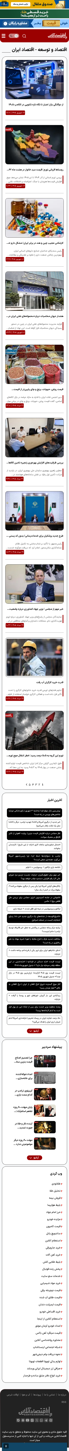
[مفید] (34, 1447)
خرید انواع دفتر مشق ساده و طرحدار (42, 1376)
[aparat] (51, 1420)
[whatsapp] (41, 1420)
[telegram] (46, 1420)
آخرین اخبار (54, 800)
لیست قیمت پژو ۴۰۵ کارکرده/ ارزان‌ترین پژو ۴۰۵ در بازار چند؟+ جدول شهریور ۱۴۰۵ (34, 974)
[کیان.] (34, 23)
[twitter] (37, 1420)
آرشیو (36, 1031)
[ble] (18, 1420)
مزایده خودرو (54, 1219)
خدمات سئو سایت (51, 1276)
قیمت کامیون (53, 1226)
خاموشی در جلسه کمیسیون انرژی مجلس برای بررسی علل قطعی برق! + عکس (34, 899)
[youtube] (28, 1420)
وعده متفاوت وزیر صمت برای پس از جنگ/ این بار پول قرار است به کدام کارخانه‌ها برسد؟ (34, 1008)
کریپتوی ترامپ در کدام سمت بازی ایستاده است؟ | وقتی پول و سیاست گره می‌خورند (23, 1093)
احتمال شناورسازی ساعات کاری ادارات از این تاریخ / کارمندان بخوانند (34, 846)
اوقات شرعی (13, 1395)
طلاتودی (56, 1184)
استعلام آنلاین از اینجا (49, 1319)
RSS (64, 1402)
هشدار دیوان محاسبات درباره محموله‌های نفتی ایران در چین (35, 316)
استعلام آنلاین (53, 1241)
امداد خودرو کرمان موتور (48, 1326)
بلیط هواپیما (54, 1205)
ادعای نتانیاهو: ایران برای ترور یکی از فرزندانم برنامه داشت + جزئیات (34, 952)
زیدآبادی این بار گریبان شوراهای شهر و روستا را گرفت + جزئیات (34, 997)
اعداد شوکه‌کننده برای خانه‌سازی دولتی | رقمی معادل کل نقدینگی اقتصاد (23, 1076)
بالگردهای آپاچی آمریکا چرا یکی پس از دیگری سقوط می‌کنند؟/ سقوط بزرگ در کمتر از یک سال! (34, 888)
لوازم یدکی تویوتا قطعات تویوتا (45, 1361)
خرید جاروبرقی (53, 1248)
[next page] (26, 784)
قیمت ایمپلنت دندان (50, 1305)
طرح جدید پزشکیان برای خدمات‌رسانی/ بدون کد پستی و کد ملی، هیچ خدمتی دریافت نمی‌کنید (35, 536)
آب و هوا (26, 1395)
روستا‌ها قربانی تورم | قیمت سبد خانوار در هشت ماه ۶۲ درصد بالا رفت (36, 170)
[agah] (34, 4)
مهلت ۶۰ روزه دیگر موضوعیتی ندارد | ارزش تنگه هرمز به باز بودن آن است (23, 1142)
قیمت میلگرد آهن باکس (48, 1333)
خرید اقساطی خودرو (50, 1312)
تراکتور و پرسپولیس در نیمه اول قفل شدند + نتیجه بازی (36, 909)
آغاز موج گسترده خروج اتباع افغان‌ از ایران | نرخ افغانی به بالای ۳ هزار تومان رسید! (34, 986)
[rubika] (23, 1420)
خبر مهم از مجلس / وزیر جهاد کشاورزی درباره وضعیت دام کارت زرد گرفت (36, 609)
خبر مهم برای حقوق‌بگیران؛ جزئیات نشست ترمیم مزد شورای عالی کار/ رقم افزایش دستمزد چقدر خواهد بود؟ (34, 876)
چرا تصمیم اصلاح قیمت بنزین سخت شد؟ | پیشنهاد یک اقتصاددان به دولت (23, 1060)
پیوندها (37, 1395)
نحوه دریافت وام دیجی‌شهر (47, 1354)
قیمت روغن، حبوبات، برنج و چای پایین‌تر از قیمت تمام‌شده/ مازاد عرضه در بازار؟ (38, 390)
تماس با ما (49, 1395)
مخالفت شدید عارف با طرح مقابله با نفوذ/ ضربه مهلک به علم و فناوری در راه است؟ (34, 941)
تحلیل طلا (55, 1191)
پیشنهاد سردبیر (52, 1047)
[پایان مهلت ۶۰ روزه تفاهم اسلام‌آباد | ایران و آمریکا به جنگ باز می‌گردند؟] (45, 1111)
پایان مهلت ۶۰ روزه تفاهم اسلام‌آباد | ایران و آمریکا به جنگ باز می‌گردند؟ (22, 1109)
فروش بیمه (55, 1198)
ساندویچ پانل (53, 1234)
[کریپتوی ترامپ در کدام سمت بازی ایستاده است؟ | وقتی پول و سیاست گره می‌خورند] (45, 1094)
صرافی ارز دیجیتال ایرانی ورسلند (44, 1369)
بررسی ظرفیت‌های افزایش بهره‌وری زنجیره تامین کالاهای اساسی (35, 463)
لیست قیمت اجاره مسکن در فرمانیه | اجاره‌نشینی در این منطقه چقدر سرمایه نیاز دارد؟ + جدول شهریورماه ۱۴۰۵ (34, 963)
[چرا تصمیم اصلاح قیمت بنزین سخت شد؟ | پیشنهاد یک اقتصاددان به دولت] (45, 1061)
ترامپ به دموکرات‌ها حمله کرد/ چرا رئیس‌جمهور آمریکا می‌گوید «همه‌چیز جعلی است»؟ (34, 857)
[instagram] (32, 1420)
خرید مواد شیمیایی (50, 1283)
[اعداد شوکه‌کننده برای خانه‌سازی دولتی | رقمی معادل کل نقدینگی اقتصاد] (45, 1078)
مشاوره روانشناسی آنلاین (47, 1340)
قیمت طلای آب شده (50, 1297)
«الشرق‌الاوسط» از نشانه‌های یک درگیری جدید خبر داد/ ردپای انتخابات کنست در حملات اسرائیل (34, 918)
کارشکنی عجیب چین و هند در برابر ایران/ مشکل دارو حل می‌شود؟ (35, 243)
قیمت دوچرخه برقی (51, 1290)
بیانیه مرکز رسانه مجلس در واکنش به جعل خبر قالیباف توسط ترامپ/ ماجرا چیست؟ (34, 929)
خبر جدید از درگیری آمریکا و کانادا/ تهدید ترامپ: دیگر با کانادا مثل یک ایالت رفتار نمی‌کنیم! (34, 824)
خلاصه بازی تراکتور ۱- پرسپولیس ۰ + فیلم (43, 867)
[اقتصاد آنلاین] (57, 36)
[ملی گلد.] (34, 13)
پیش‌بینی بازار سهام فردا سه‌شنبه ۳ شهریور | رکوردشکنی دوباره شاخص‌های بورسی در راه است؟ (34, 812)
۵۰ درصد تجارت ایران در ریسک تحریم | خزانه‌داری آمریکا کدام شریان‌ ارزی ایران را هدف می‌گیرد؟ (34, 1020)
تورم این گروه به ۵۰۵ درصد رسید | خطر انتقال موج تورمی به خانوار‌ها (35, 756)
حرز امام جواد (53, 1212)
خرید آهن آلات (53, 1255)
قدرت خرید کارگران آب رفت (49, 682)
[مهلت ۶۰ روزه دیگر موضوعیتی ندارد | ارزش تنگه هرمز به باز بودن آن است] (45, 1143)
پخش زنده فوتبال (51, 1269)
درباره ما (62, 1395)
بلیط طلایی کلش (52, 1262)
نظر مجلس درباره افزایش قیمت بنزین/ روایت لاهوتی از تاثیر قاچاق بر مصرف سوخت (34, 835)
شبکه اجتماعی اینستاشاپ (47, 1347)
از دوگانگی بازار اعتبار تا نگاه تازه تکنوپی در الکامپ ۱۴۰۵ (36, 105)
